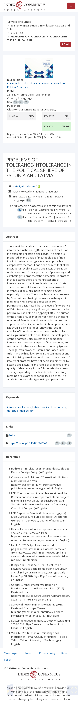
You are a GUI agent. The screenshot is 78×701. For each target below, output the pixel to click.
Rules (28, 653)
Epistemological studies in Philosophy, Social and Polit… (38, 27)
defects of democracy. (20, 410)
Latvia (36, 407)
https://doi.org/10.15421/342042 (28, 443)
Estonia (26, 407)
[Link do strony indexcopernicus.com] (39, 675)
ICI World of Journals (19, 21)
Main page (10, 653)
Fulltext (13, 435)
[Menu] (71, 6)
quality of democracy (53, 407)
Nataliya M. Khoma (24, 186)
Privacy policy (47, 653)
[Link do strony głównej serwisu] (25, 5)
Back (66, 44)
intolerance (14, 407)
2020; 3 (17, 33)
